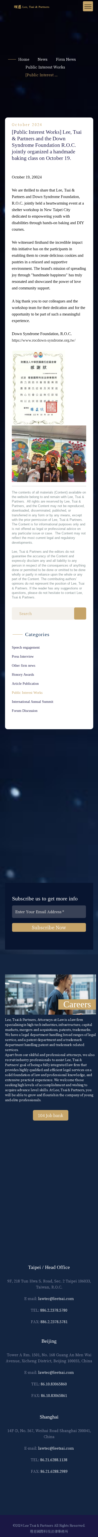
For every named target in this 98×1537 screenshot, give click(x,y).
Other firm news (23, 665)
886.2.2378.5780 (53, 1310)
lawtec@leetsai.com (56, 1298)
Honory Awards (23, 675)
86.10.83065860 (54, 1383)
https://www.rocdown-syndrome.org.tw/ (43, 340)
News (42, 59)
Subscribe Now (49, 927)
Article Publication (25, 684)
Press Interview (23, 656)
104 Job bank (50, 1115)
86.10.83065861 (54, 1395)
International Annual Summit (32, 702)
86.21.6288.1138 (53, 1459)
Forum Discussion (24, 711)
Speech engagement (26, 647)
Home (23, 59)
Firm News (66, 59)
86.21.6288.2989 (54, 1471)
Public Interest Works (45, 67)
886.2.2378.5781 (54, 1321)
